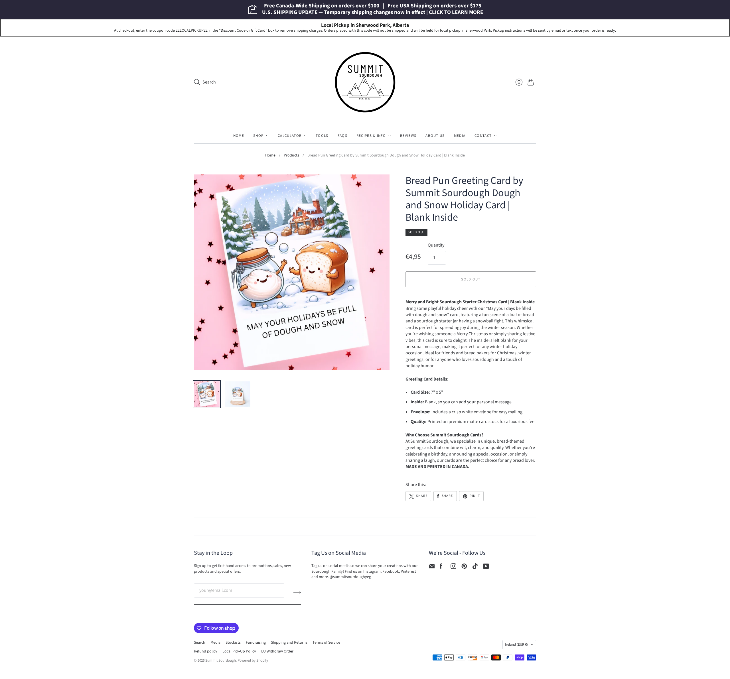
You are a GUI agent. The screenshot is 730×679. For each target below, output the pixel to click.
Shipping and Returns (289, 642)
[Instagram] (453, 567)
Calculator (289, 135)
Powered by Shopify (253, 660)
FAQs (342, 135)
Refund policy (205, 651)
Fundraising (256, 642)
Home (238, 135)
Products (291, 155)
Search (199, 642)
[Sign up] (297, 592)
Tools (322, 135)
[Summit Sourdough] (365, 82)
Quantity (436, 245)
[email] (432, 567)
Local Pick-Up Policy (239, 651)
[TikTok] (475, 567)
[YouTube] (486, 567)
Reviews (408, 135)
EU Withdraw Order (277, 651)
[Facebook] (441, 567)
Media (460, 135)
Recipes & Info (371, 135)
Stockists (233, 642)
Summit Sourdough (220, 660)
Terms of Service (326, 642)
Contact (483, 135)
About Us (435, 135)
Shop (258, 135)
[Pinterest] (464, 567)
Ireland (516, 644)
